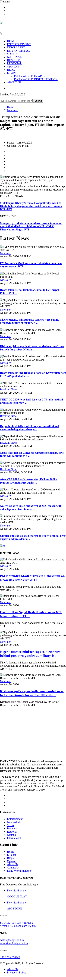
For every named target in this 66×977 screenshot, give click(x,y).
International (14, 837)
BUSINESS (14, 60)
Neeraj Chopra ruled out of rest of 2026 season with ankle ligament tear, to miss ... (31, 507)
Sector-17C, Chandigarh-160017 (18, 925)
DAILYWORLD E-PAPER (29, 76)
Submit (38, 101)
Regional (12, 831)
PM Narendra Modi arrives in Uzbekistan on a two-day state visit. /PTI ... (32, 578)
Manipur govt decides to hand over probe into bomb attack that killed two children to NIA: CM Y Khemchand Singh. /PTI (31, 226)
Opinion (11, 861)
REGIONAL (14, 63)
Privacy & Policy (16, 972)
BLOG (11, 69)
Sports (10, 825)
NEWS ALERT (16, 47)
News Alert (13, 822)
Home (10, 107)
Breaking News (8, 389)
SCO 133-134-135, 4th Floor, (16, 922)
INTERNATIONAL (18, 50)
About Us (12, 864)
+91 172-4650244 (10, 957)
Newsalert (12, 110)
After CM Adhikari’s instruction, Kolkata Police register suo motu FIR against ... (28, 481)
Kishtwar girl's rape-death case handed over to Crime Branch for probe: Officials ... (32, 348)
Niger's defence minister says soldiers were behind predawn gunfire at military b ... (29, 321)
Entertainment (15, 818)
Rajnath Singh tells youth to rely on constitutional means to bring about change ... (29, 428)
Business (12, 828)
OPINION (13, 66)
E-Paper (11, 854)
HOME (11, 41)
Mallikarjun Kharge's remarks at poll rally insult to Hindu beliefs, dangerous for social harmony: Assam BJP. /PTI (31, 206)
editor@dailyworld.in (12, 939)
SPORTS (12, 53)
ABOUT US (14, 82)
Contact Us (13, 867)
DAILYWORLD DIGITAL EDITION (36, 79)
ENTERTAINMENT (19, 44)
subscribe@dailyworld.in (14, 943)
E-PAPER (12, 72)
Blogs (10, 857)
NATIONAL (14, 56)
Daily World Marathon (19, 870)
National (12, 834)
